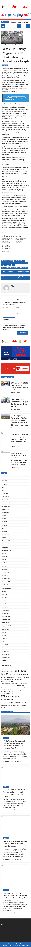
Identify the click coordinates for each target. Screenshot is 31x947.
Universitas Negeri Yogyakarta (8, 705)
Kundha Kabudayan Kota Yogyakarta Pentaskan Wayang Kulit (15, 278)
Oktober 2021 (5, 661)
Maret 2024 (5, 569)
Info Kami (10, 945)
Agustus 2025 (5, 516)
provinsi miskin (23, 267)
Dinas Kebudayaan (11, 677)
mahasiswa (25, 683)
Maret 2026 (5, 494)
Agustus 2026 (5, 478)
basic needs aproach (19, 260)
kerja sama (3, 679)
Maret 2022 (5, 645)
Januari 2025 (5, 538)
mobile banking (4, 686)
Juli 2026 (4, 481)
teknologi (6, 703)
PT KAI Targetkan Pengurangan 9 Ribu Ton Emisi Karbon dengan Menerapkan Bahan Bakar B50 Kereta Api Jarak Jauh (19, 420)
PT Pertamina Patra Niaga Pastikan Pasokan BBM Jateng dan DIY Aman (7, 248)
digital (3, 677)
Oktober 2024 (5, 547)
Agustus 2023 (5, 591)
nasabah (18, 686)
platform (15, 690)
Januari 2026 (5, 500)
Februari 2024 (5, 572)
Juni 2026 (4, 484)
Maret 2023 (5, 607)
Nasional (5, 65)
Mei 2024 (4, 563)
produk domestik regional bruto (10, 267)
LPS (21, 683)
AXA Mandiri (10, 671)
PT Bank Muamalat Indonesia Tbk (10, 698)
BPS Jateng (4, 263)
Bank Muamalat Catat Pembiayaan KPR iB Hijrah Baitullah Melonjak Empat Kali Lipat (19, 402)
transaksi (20, 703)
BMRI (17, 674)
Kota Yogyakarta (5, 682)
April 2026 (4, 490)
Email (18, 313)
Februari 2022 (5, 648)
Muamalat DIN (11, 686)
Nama (18, 307)
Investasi (27, 677)
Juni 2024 (4, 560)
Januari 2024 (5, 575)
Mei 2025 (4, 525)
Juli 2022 (4, 632)
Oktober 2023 (5, 585)
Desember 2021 (6, 654)
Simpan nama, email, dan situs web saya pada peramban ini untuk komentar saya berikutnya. (14, 327)
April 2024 (4, 566)
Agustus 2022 (5, 629)
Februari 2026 (5, 497)
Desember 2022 (6, 616)
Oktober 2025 (5, 509)
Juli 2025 (4, 519)
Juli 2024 (4, 557)
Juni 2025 (4, 522)
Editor (17, 761)
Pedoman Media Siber (24, 945)
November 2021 (6, 657)
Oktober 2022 (5, 623)
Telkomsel (13, 702)
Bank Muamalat (8, 674)
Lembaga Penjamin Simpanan (8, 683)
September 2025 (6, 512)
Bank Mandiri (21, 671)
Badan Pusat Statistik (7, 260)
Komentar (6, 307)
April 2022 (4, 642)
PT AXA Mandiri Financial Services (9, 692)
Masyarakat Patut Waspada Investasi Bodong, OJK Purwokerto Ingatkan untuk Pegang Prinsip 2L (15, 895)
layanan (12, 681)
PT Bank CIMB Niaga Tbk (7, 694)
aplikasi (3, 671)
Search (28, 26)
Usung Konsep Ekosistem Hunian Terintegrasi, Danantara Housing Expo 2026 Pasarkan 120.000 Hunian (19, 439)
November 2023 (6, 582)
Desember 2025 (6, 503)
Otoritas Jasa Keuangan (8, 688)
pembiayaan (18, 688)
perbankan (3, 690)
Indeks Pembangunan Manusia (16, 263)
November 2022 (6, 620)
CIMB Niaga (25, 674)
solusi (2, 703)
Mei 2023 (4, 601)
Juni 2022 (4, 635)
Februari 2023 (5, 610)
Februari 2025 (5, 535)
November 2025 (6, 506)
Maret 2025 (5, 531)
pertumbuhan (10, 690)
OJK (23, 686)
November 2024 (6, 544)
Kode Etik (15, 945)
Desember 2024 (6, 541)
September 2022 (6, 626)
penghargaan (25, 688)
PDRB (13, 265)
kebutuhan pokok (6, 265)
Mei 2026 (4, 487)
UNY (18, 705)
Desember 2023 (6, 579)
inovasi (23, 677)
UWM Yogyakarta (23, 705)
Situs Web (6, 320)
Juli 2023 (4, 594)
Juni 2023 (4, 598)
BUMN (20, 674)
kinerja (14, 679)
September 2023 (6, 588)
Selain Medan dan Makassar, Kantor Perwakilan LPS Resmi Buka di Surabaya (20, 237)
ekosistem (18, 677)
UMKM (26, 703)
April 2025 (4, 528)
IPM (26, 263)
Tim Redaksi (4, 945)
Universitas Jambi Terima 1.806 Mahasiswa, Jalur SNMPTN (16, 272)
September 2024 (6, 550)
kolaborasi (20, 679)
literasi (17, 683)
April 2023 (4, 604)
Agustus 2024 (5, 553)
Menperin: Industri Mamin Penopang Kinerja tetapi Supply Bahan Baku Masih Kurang (8, 237)
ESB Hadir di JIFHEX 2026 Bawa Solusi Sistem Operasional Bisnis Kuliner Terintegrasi (19, 386)
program (20, 690)
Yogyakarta (3, 707)
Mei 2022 (4, 639)
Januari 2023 (5, 613)
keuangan (9, 679)
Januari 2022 (5, 651)
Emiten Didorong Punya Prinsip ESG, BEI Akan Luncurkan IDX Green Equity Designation (15, 843)
